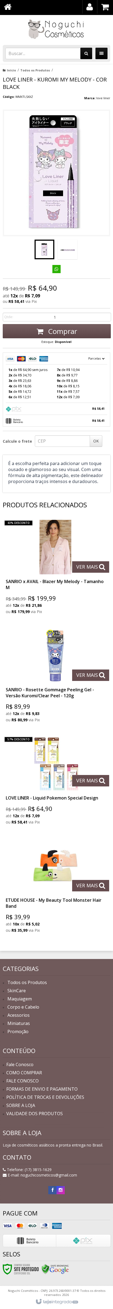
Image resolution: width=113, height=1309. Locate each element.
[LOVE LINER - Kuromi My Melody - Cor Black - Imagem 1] (44, 249)
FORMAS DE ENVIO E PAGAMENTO (42, 1089)
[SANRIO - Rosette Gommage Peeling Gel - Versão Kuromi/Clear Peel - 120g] (55, 676)
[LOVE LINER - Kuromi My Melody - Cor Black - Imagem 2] (67, 249)
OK (96, 441)
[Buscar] (86, 53)
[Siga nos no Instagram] (60, 1190)
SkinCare (16, 991)
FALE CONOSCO (22, 1081)
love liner (103, 98)
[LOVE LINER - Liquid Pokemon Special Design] (55, 782)
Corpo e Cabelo (23, 1007)
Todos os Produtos (35, 70)
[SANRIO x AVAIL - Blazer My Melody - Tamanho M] (55, 568)
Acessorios (18, 1015)
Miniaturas (18, 1023)
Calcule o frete (17, 441)
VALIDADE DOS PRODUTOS (34, 1114)
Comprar (61, 331)
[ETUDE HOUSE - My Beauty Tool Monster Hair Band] (55, 887)
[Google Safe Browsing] (55, 1268)
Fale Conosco (19, 1064)
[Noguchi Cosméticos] (56, 29)
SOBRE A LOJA (20, 1105)
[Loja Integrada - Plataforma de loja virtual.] (56, 1302)
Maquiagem (19, 999)
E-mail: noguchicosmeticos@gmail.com (42, 1175)
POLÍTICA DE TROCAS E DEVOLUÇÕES (45, 1097)
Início (11, 70)
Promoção (18, 1031)
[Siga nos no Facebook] (52, 1190)
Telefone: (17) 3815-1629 (29, 1169)
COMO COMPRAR (24, 1073)
